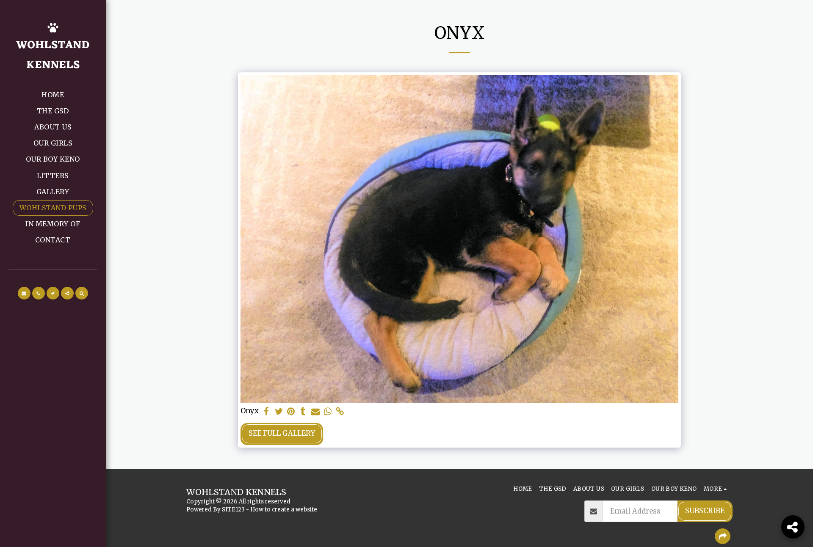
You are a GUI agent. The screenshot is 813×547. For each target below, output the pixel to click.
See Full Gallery (282, 433)
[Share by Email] (315, 412)
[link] (339, 412)
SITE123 (233, 509)
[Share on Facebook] (266, 412)
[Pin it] (291, 412)
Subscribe (705, 510)
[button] (24, 293)
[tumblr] (303, 412)
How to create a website (283, 509)
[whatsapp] (327, 412)
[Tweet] (278, 412)
